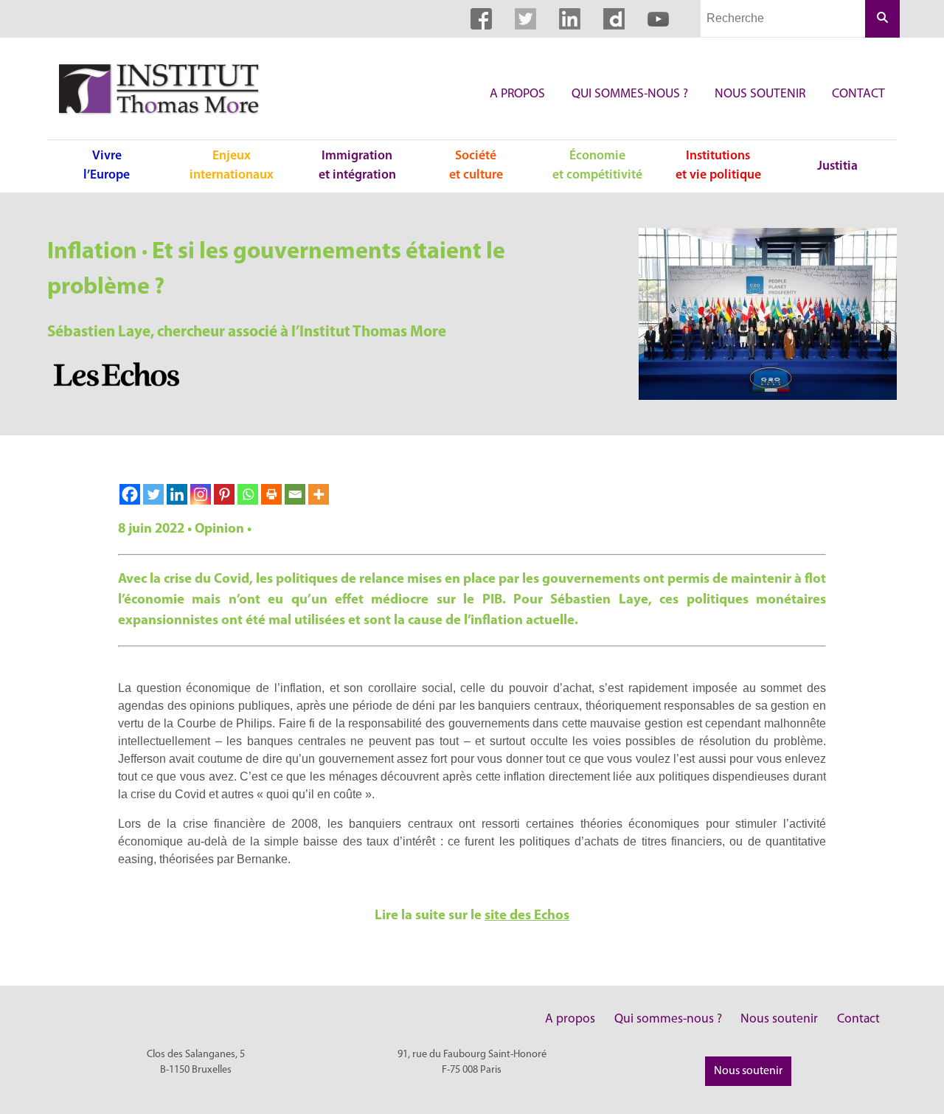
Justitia (837, 166)
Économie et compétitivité (597, 165)
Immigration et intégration (357, 165)
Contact (858, 94)
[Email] (295, 494)
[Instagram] (200, 494)
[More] (318, 494)
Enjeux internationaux (232, 165)
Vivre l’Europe (106, 165)
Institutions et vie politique (718, 165)
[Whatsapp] (247, 494)
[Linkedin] (177, 494)
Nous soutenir (760, 94)
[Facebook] (129, 494)
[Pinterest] (224, 494)
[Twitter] (153, 494)
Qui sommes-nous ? (630, 94)
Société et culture (476, 165)
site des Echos (527, 916)
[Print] (271, 494)
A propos (517, 94)
